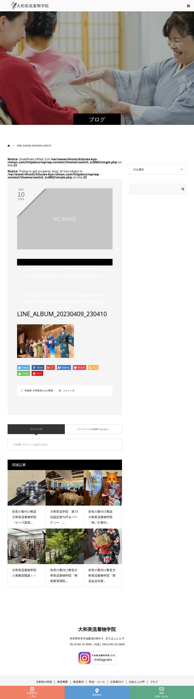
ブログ (154, 681)
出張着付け (117, 681)
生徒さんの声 (137, 681)
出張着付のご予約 (32, 694)
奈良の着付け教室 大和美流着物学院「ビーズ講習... (25, 517)
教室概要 (62, 681)
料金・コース (97, 681)
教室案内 (97, 694)
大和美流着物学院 (97, 629)
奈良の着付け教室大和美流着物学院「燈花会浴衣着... (102, 575)
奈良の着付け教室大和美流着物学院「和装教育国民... (63, 575)
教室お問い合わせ (161, 694)
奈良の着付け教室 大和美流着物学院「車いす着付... (102, 517)
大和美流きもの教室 (43, 390)
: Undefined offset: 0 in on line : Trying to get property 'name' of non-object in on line (65, 288)
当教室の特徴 (44, 681)
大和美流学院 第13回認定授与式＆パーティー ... (64, 517)
